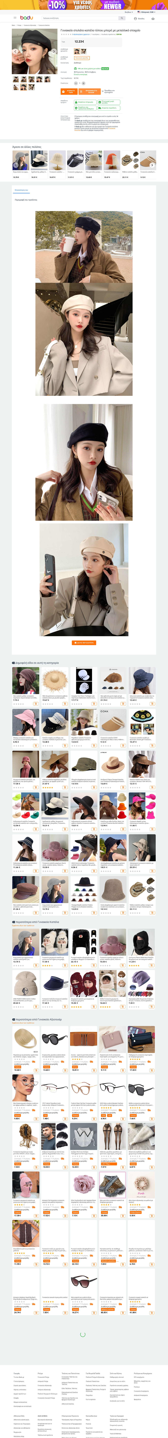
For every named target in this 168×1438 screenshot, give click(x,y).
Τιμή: (63, 42)
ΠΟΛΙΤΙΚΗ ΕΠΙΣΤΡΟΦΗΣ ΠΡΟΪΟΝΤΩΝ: (65, 118)
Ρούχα (19, 25)
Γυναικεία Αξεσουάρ (30, 25)
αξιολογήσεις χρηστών (81, 34)
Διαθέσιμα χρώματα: (64, 50)
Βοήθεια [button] (128, 12)
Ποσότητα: (64, 83)
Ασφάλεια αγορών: (64, 101)
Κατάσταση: (65, 63)
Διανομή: (64, 72)
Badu (13, 25)
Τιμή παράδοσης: (66, 78)
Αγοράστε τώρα (68, 91)
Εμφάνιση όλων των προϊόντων (23, 925)
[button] (15, 17)
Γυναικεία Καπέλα (43, 25)
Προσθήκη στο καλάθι (88, 91)
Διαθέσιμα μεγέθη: (64, 58)
